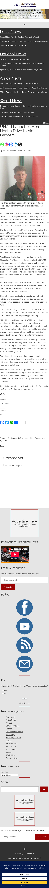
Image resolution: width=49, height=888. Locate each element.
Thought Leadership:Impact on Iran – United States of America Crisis (23, 107)
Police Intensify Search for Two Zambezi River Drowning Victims (24, 41)
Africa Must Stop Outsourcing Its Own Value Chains (19, 84)
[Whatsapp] (2, 144)
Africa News (11, 78)
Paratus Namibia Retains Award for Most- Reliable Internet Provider (22, 64)
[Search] (44, 789)
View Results (24, 703)
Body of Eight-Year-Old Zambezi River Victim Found (19, 37)
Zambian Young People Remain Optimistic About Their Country (23, 88)
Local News (10, 31)
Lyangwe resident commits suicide (13, 45)
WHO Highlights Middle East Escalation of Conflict (19, 116)
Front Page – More (27, 438)
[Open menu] (47, 1)
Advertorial (10, 717)
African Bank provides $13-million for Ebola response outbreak (23, 92)
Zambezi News (40, 438)
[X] (20, 144)
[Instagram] (7, 144)
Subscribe (8, 587)
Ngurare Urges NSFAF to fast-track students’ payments (21, 70)
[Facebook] (11, 144)
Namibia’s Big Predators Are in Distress (14, 59)
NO (5, 694)
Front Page (10, 735)
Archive (9, 723)
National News (13, 54)
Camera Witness (12, 726)
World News (11, 100)
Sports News (11, 749)
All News (45, 123)
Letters (9, 740)
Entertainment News (14, 732)
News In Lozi (11, 746)
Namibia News (12, 743)
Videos (9, 752)
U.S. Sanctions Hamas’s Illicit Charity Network (17, 112)
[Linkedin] (16, 144)
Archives (4, 772)
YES (6, 691)
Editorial (9, 729)
